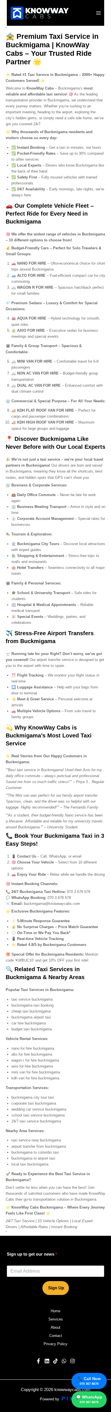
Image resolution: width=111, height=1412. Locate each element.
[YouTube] (47, 1361)
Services (55, 1319)
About (55, 1327)
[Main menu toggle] (98, 12)
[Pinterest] (55, 1361)
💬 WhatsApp (89, 1399)
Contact (55, 1336)
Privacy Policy (55, 1344)
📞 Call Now (89, 1380)
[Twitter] (64, 1361)
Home (55, 1311)
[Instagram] (72, 1361)
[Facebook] (38, 1361)
